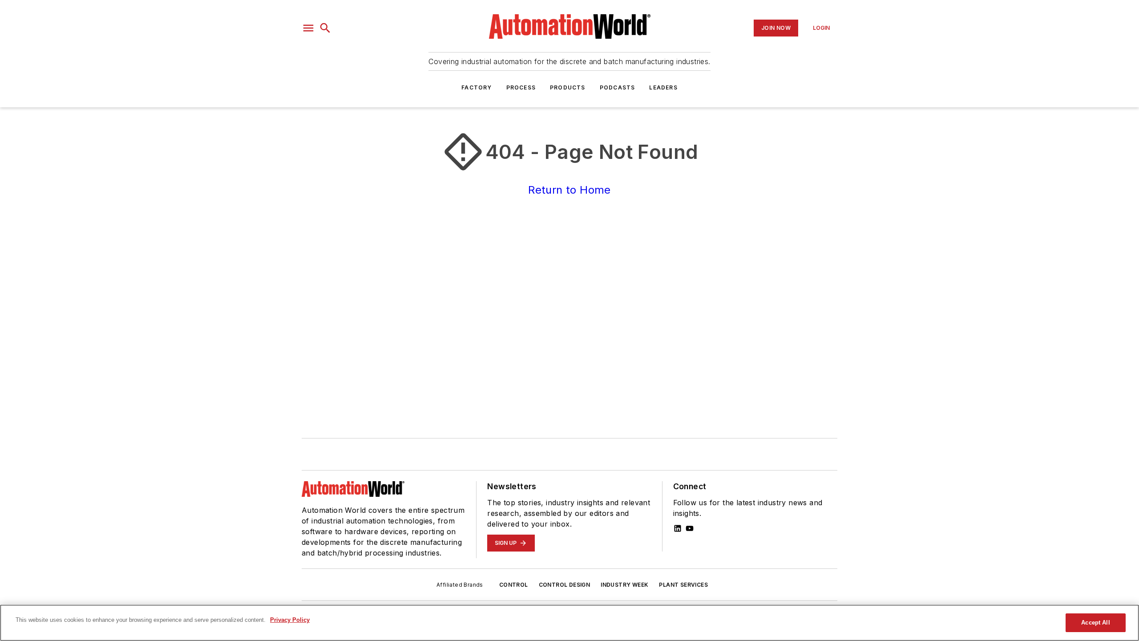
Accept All (1095, 622)
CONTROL (513, 584)
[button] (308, 28)
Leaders (663, 87)
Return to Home (569, 189)
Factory (476, 87)
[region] (569, 622)
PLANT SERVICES (683, 584)
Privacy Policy (290, 620)
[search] (325, 28)
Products (568, 87)
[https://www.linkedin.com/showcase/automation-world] (677, 528)
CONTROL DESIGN (564, 584)
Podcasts (617, 87)
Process (521, 87)
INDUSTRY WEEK (624, 584)
